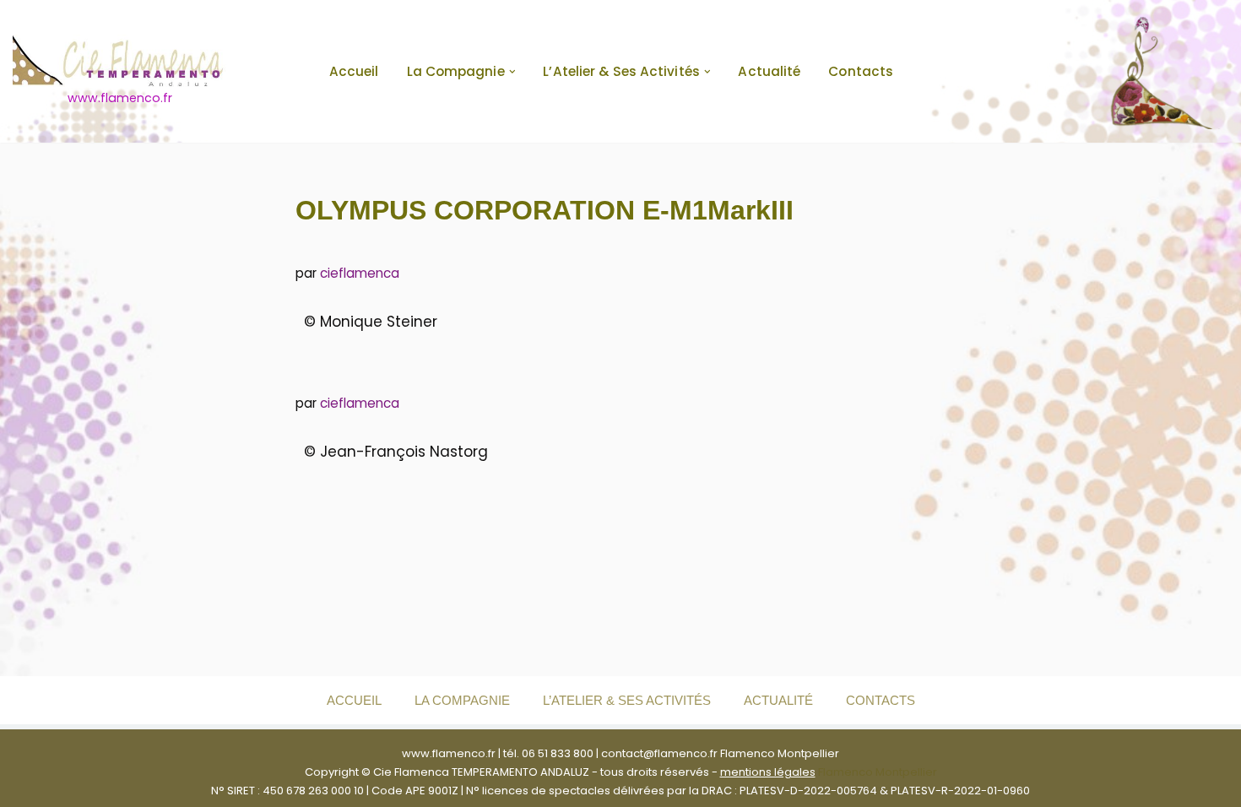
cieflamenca (359, 273)
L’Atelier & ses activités (627, 700)
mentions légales (768, 772)
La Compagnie (462, 700)
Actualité (769, 71)
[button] (512, 71)
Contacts (860, 71)
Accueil (354, 71)
